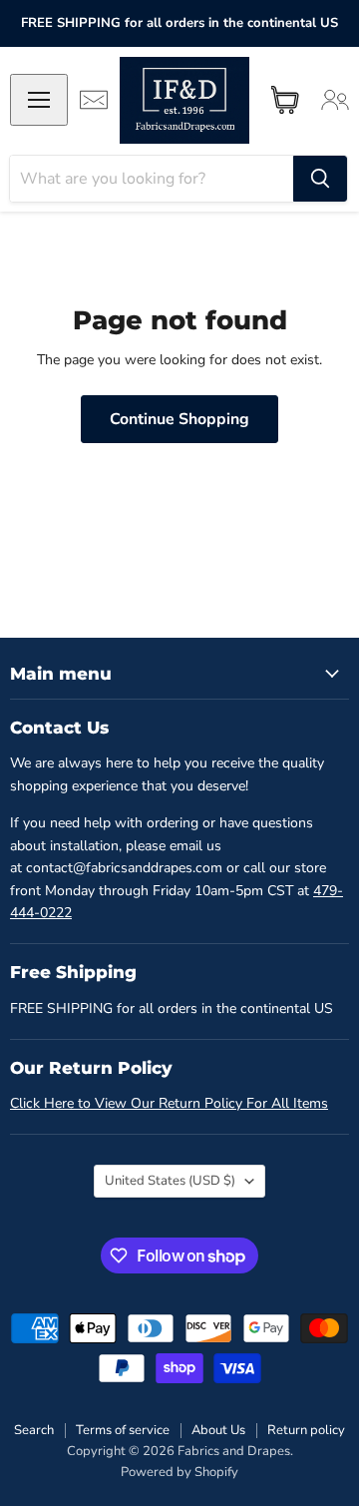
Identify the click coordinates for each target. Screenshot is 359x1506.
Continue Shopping (179, 419)
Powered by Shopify (179, 1472)
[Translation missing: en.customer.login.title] (335, 100)
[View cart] (285, 100)
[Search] (320, 179)
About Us (218, 1430)
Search (34, 1430)
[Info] (94, 100)
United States (170, 1181)
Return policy (306, 1430)
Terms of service (123, 1430)
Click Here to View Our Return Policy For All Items (169, 1103)
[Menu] (39, 100)
